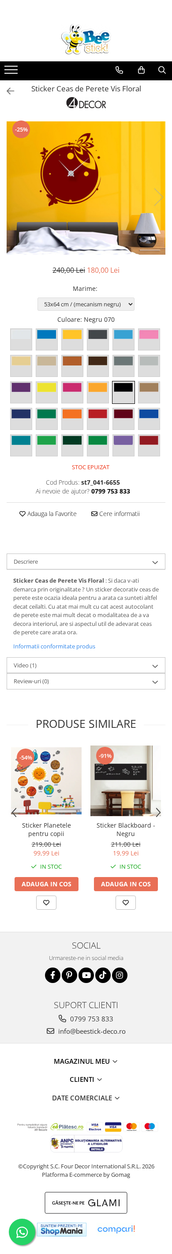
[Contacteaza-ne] (119, 70)
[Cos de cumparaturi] (141, 70)
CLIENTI (83, 1079)
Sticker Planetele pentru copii (46, 829)
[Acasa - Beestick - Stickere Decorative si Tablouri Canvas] (86, 39)
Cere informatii (118, 513)
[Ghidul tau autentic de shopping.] (116, 1229)
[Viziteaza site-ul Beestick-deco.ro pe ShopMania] (61, 1229)
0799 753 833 (90, 1018)
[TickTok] (103, 975)
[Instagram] (119, 975)
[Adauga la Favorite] (46, 903)
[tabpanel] (86, 188)
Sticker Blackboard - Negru (126, 829)
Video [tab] (25, 665)
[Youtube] (86, 975)
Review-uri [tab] (31, 681)
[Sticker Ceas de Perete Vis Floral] (86, 188)
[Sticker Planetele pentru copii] (46, 780)
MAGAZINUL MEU (83, 1061)
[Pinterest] (69, 975)
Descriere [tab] (26, 561)
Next (158, 197)
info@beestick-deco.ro (91, 1031)
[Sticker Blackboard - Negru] (125, 781)
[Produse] (12, 72)
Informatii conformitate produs (54, 646)
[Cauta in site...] (162, 70)
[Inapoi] (6, 91)
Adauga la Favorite (51, 513)
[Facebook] (52, 975)
